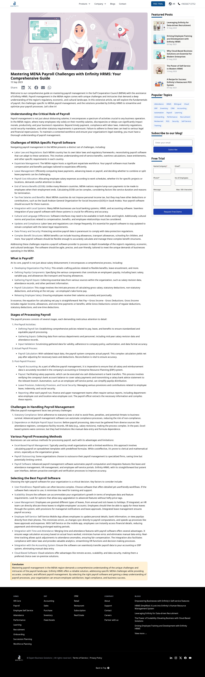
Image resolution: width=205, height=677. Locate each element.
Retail (76, 601)
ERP (155, 108)
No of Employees (181, 178)
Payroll (169, 112)
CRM (172, 108)
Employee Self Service (23, 610)
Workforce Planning (22, 644)
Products (83, 4)
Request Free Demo (173, 211)
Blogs (112, 4)
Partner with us (111, 620)
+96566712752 (188, 3)
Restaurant (158, 121)
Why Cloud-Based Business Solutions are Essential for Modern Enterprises (179, 54)
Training (157, 125)
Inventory (164, 108)
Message (157, 189)
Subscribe (172, 149)
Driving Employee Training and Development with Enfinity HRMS (179, 39)
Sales (46, 605)
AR (173, 4)
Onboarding (159, 117)
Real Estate (79, 615)
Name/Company (160, 166)
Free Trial (158, 4)
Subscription (80, 610)
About (107, 601)
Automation (159, 112)
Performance (172, 117)
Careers (108, 615)
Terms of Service (80, 658)
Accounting (181, 108)
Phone (156, 178)
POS (167, 121)
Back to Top (101, 668)
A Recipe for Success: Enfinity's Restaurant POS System (179, 82)
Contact (122, 4)
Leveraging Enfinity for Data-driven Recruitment (156, 613)
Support (108, 605)
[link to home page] (19, 658)
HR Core (17, 601)
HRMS (168, 104)
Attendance (159, 104)
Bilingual (177, 104)
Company (98, 4)
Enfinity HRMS (20, 96)
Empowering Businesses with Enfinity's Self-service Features (162, 601)
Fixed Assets (49, 620)
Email (177, 166)
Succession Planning (22, 639)
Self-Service (186, 121)
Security (175, 121)
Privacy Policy (96, 658)
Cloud (186, 104)
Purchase (48, 610)
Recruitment (185, 117)
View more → (141, 633)
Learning (178, 112)
